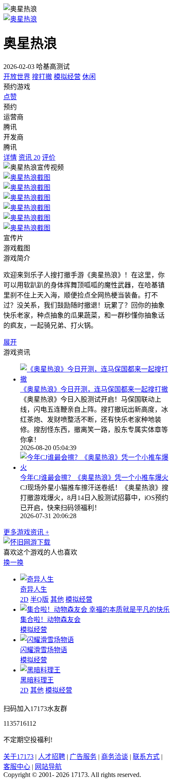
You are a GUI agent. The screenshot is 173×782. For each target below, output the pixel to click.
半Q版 (39, 599)
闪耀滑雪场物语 (43, 649)
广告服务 (83, 756)
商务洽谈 (114, 756)
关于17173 (18, 756)
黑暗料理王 (37, 680)
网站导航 (48, 766)
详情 (10, 157)
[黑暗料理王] (40, 670)
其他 (57, 599)
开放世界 (16, 76)
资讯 (29, 157)
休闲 (89, 76)
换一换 (13, 562)
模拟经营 (67, 76)
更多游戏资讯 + (26, 532)
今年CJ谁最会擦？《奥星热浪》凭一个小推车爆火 (94, 477)
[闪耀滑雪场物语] (47, 639)
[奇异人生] (37, 579)
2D (24, 599)
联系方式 (146, 756)
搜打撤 (42, 76)
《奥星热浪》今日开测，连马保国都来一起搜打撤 (94, 389)
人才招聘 (51, 756)
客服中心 (16, 766)
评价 (48, 157)
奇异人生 (33, 589)
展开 (10, 342)
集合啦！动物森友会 (50, 619)
